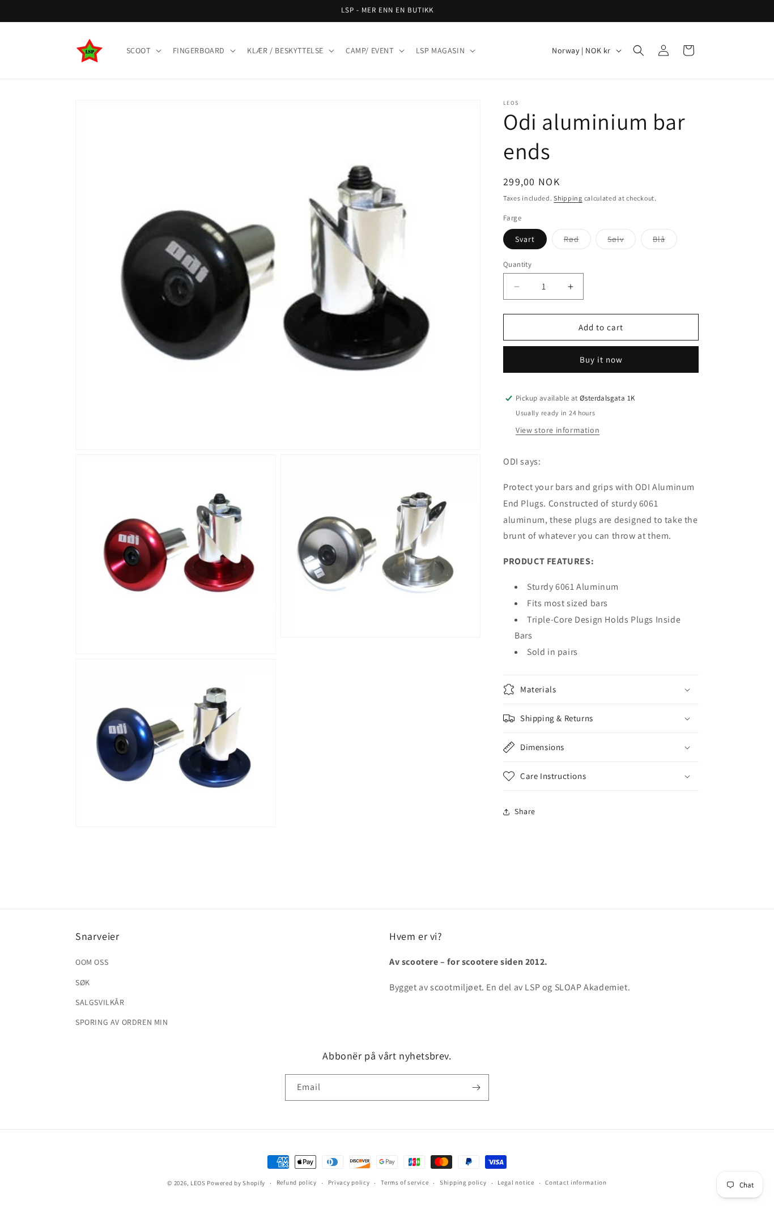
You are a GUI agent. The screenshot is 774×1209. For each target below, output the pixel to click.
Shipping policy (463, 1182)
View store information (557, 430)
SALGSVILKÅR (100, 1002)
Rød (577, 241)
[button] (143, 50)
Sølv (621, 241)
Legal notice (515, 1182)
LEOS (198, 1183)
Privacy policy (349, 1182)
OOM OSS (91, 962)
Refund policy (297, 1182)
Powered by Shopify (236, 1183)
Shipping (568, 198)
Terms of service (404, 1182)
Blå (665, 241)
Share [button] (524, 811)
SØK (82, 982)
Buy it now (601, 359)
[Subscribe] (475, 1087)
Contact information (575, 1182)
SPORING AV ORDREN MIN (121, 1022)
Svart (525, 239)
